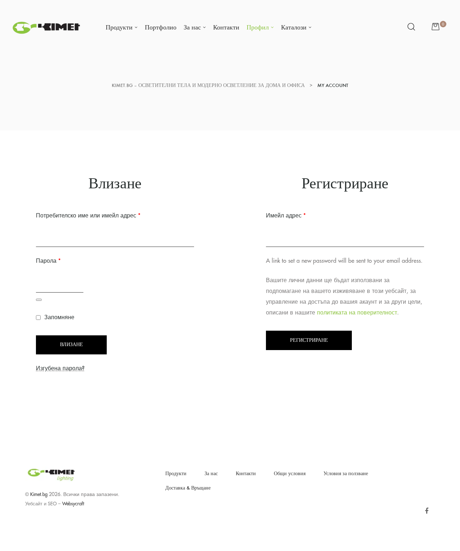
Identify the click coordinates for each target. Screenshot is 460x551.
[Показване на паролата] (39, 300)
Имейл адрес (305, 214)
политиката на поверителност (357, 313)
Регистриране (309, 340)
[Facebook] (426, 510)
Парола (68, 260)
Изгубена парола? (60, 368)
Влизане (71, 344)
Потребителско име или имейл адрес (107, 214)
